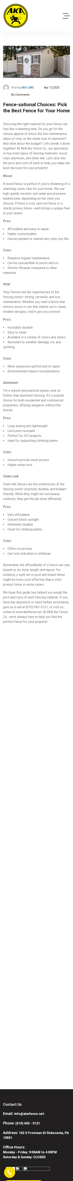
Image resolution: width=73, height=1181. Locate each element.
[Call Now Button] (9, 1172)
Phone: (9, 1123)
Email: (8, 1113)
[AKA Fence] (15, 15)
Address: (10, 1133)
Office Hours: (14, 1147)
